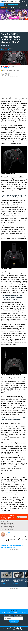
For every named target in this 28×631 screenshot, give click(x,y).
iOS (2, 1)
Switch (8, 49)
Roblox (11, 1)
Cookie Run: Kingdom (13, 7)
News (16, 1)
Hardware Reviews (6, 31)
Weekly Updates (19, 615)
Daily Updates (8, 615)
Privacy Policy (14, 624)
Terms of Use (24, 623)
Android (6, 1)
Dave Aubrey (4, 48)
